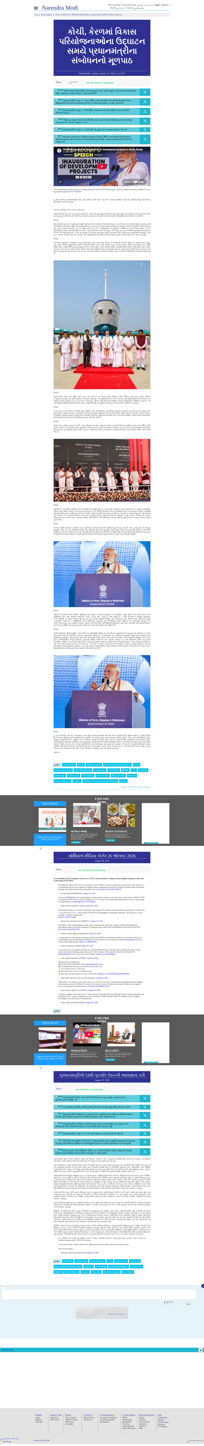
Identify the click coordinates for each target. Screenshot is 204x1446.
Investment (135, 1261)
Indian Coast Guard (63, 770)
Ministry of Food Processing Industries (100, 781)
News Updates (46, 15)
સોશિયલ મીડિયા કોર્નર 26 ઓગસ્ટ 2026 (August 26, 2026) (50, 838)
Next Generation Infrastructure (117, 764)
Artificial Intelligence (118, 1266)
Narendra (60, 7)
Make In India (103, 775)
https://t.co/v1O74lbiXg (86, 902)
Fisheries (132, 775)
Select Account (7, 1350)
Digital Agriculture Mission (66, 1272)
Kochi (136, 764)
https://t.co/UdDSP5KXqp (110, 974)
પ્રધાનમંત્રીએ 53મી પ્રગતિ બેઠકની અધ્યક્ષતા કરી (102, 1075)
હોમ (36, 15)
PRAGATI (67, 1261)
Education (96, 1272)
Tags (57, 764)
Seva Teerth (128, 1272)
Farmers (85, 1272)
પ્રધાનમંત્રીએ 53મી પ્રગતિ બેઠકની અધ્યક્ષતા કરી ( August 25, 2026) (50, 1058)
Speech (123, 781)
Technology (60, 775)
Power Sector (121, 1261)
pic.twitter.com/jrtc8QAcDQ (69, 929)
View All (76, 842)
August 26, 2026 (89, 893)
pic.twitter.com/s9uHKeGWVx (98, 986)
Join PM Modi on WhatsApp (100, 83)
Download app (7, 1441)
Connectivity (99, 770)
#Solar (74, 902)
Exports (77, 781)
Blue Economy (118, 775)
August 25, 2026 (92, 1253)
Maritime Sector (94, 764)
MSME (125, 770)
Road (110, 1261)
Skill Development (83, 770)
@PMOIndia (70, 897)
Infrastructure (69, 764)
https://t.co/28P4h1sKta (88, 942)
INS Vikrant (113, 770)
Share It (3, 1286)
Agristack (88, 1266)
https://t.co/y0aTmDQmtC (106, 954)
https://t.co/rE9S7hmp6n (67, 917)
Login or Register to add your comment (135, 787)
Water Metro (87, 775)
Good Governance (111, 1272)
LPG (134, 770)
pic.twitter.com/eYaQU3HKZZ (109, 889)
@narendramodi (129, 940)
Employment (73, 775)
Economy (143, 770)
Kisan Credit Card (62, 781)
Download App (152, 843)
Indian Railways (97, 1261)
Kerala (81, 764)
